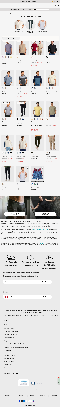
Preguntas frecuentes (10, 341)
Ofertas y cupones (9, 337)
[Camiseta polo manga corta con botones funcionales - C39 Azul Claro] (37, 119)
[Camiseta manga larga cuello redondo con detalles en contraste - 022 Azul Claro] (5, 153)
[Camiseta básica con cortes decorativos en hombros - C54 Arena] (17, 57)
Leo (5, 305)
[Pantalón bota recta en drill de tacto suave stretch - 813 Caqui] (3, 184)
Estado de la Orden (9, 328)
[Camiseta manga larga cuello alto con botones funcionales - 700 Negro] (47, 57)
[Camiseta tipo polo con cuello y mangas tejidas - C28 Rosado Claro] (5, 119)
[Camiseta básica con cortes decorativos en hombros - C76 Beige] (20, 57)
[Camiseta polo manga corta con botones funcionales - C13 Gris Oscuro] (35, 119)
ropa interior (43, 243)
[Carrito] (58, 5)
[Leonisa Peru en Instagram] (13, 374)
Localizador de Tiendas (10, 355)
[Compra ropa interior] (15, 207)
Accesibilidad (54, 395)
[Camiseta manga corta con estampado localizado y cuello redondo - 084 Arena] (5, 57)
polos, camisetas (37, 229)
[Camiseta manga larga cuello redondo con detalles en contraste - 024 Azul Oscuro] (8, 153)
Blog (5, 368)
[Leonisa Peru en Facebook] (17, 374)
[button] (2, 59)
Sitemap (32, 395)
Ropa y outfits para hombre (14, 13)
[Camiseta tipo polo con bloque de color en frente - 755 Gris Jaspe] (17, 88)
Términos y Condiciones (7, 396)
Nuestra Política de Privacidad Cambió (14, 344)
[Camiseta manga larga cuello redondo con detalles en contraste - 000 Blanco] (3, 153)
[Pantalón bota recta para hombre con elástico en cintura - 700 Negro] (49, 153)
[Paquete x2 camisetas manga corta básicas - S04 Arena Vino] (32, 57)
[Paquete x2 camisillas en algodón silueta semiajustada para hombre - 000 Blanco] (17, 184)
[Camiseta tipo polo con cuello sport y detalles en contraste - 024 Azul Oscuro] (20, 153)
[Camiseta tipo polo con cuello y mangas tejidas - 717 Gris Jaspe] (3, 119)
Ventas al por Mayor (9, 358)
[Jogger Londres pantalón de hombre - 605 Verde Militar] (32, 153)
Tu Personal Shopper (9, 361)
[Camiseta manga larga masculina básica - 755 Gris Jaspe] (35, 88)
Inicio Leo (4, 13)
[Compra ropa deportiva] (45, 207)
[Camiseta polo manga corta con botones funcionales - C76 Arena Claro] (40, 119)
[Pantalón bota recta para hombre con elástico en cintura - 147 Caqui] (47, 153)
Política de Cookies (42, 396)
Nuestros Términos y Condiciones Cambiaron (16, 347)
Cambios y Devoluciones (10, 334)
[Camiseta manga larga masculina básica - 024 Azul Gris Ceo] (32, 88)
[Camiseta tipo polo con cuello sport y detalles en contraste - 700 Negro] (23, 153)
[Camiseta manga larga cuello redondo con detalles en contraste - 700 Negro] (11, 153)
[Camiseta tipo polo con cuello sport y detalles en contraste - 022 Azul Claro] (17, 153)
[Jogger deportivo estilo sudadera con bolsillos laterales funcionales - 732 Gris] (20, 119)
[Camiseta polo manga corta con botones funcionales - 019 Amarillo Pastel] (32, 119)
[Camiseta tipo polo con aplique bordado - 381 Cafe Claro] (47, 119)
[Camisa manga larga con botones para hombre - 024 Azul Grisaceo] (3, 88)
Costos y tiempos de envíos (11, 331)
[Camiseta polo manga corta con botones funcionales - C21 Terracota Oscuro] (43, 119)
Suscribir (44, 282)
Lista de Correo (8, 364)
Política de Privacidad (21, 396)
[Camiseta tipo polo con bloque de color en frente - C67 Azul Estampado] (20, 88)
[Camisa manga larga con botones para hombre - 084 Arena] (5, 88)
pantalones (46, 229)
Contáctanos (7, 325)
